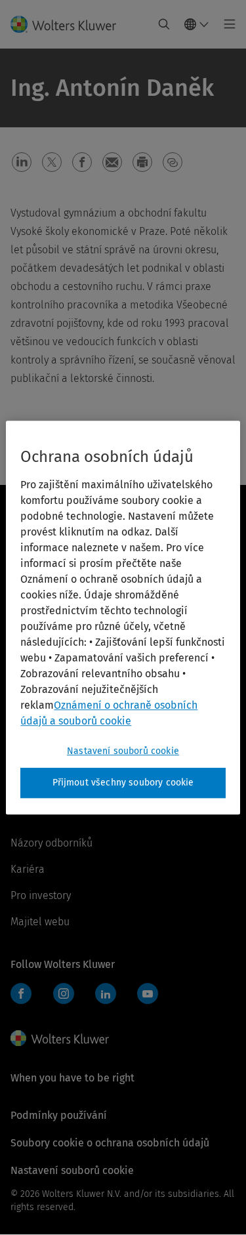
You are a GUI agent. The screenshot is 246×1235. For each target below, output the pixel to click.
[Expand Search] (164, 24)
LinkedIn (105, 993)
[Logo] (68, 24)
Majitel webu (40, 921)
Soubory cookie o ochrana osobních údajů (109, 1143)
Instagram (63, 993)
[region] (122, 617)
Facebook (20, 993)
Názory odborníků (51, 843)
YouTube (147, 993)
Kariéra (27, 869)
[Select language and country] (196, 24)
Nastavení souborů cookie (123, 751)
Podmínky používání (58, 1115)
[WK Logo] (59, 1038)
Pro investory (40, 895)
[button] (21, 162)
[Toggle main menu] (226, 24)
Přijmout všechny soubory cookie (123, 782)
